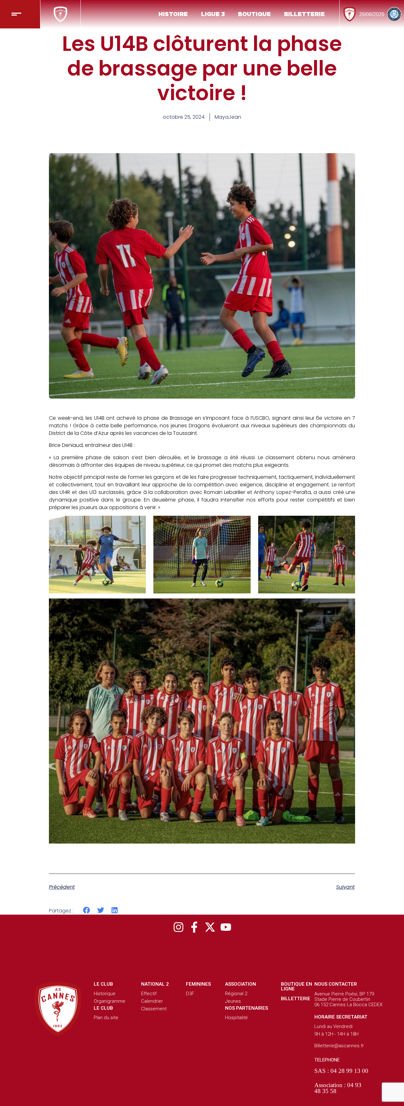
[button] (86, 910)
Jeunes (233, 1001)
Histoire (173, 14)
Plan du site (106, 1017)
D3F (190, 993)
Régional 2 (236, 993)
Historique (105, 993)
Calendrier (152, 1001)
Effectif (149, 993)
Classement (154, 1009)
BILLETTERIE (304, 14)
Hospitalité (236, 1017)
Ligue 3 (213, 14)
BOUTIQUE (254, 14)
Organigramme (109, 1001)
